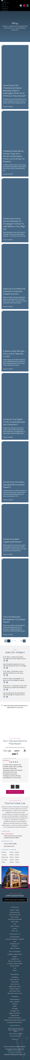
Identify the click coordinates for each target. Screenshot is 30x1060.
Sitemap (9, 1051)
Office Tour (14, 931)
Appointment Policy (15, 986)
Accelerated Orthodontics (14, 1022)
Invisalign (15, 1008)
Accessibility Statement (14, 1052)
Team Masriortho (15, 912)
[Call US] (24, 5)
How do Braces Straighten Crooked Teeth (14, 619)
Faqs (14, 941)
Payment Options (15, 988)
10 (21, 640)
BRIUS (15, 970)
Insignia (15, 956)
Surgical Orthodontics (14, 1017)
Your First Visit (14, 984)
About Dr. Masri (14, 910)
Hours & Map (15, 917)
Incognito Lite (15, 959)
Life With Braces (15, 937)
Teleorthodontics (15, 999)
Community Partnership (15, 919)
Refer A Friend (15, 926)
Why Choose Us (14, 979)
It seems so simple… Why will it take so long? (14, 353)
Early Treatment (15, 1001)
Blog (14, 924)
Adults (15, 1006)
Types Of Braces (15, 948)
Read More (8, 106)
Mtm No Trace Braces (14, 961)
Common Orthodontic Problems (14, 939)
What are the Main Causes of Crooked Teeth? (14, 484)
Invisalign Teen (14, 1011)
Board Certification (14, 914)
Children (14, 1004)
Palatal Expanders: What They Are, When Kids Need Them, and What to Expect (14, 156)
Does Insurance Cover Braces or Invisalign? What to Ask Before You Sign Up (14, 223)
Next (24, 640)
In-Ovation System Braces (14, 963)
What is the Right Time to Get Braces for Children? (14, 422)
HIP (24, 1054)
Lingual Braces (14, 1015)
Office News (14, 921)
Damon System (14, 966)
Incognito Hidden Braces (15, 954)
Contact (14, 928)
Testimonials (15, 982)
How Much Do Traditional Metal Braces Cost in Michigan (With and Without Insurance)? (14, 90)
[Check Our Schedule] (21, 5)
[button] (27, 6)
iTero (14, 968)
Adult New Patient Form (15, 993)
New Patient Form (14, 991)
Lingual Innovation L (15, 1013)
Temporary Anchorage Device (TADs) (15, 1020)
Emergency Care (15, 943)
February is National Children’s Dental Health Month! (14, 291)
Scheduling (15, 977)
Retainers (15, 946)
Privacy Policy (17, 1051)
